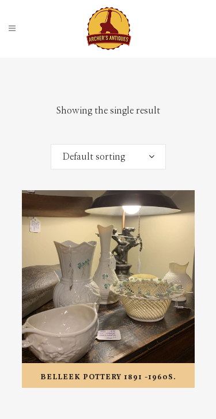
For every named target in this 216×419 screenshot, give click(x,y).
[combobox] (108, 156)
